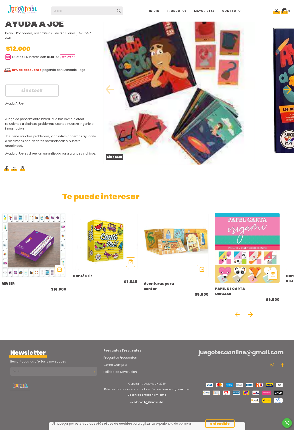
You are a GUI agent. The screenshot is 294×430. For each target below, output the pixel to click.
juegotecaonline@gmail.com (241, 352)
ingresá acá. (181, 389)
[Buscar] (119, 11)
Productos (177, 11)
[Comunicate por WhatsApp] (287, 423)
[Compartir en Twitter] (14, 169)
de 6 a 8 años (65, 33)
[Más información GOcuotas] (67, 57)
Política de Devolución (120, 372)
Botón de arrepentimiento (147, 395)
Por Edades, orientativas (34, 33)
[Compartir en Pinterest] (22, 169)
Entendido (220, 423)
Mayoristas (204, 11)
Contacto (231, 11)
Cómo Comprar (115, 365)
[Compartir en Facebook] (7, 169)
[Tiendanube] (147, 403)
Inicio (154, 11)
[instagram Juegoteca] (272, 365)
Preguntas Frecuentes (120, 357)
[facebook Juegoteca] (282, 365)
